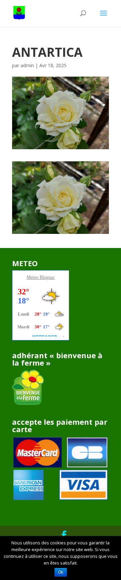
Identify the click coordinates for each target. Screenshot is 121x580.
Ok (60, 572)
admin (27, 65)
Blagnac (47, 277)
